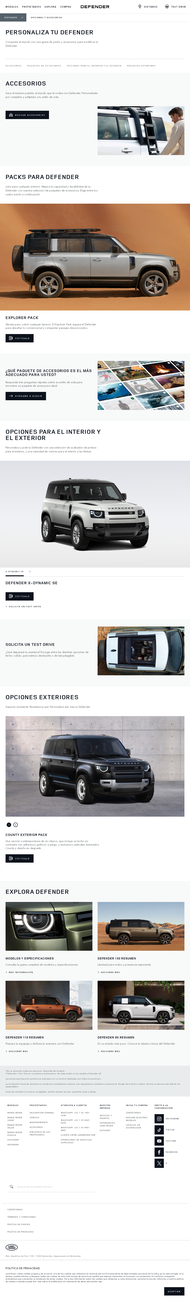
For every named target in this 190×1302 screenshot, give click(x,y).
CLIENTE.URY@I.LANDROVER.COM (78, 1135)
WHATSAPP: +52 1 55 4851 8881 (75, 1129)
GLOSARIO (105, 1130)
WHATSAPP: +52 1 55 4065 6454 (75, 1121)
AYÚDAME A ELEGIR (28, 396)
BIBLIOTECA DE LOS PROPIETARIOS (40, 1133)
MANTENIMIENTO (39, 1122)
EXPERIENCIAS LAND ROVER (107, 1124)
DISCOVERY (13, 1139)
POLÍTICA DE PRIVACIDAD (20, 1231)
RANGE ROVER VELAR (14, 1126)
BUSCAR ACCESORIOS (30, 115)
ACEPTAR (174, 1291)
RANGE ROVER (14, 1112)
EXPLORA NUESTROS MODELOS (137, 1119)
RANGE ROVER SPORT (14, 1119)
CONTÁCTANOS (133, 1112)
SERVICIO (34, 1117)
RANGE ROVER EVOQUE (14, 1133)
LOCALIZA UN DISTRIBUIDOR (133, 1126)
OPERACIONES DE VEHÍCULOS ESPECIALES (76, 1141)
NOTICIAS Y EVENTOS (106, 1116)
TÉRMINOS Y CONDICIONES (21, 1217)
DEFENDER (13, 1144)
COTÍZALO (22, 338)
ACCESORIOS (36, 1127)
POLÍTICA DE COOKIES (18, 1224)
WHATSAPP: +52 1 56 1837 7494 (75, 1114)
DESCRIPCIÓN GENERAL (42, 1112)
